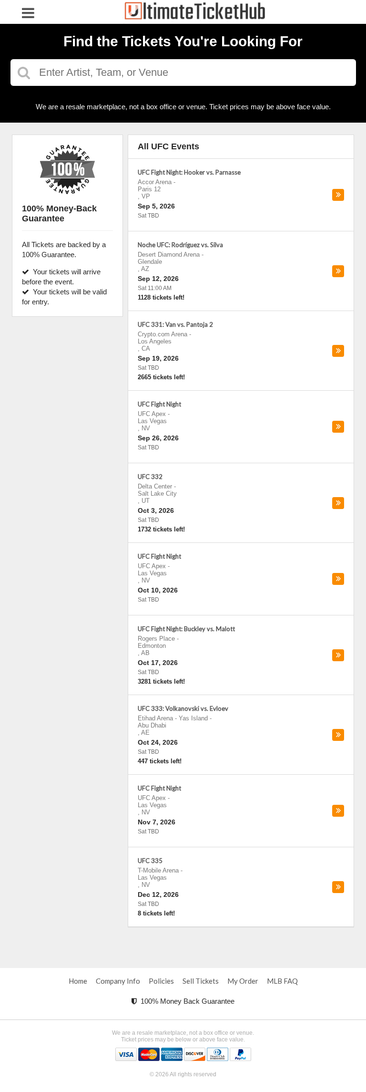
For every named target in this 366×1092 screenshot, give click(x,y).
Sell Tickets (201, 981)
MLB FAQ (282, 981)
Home (78, 981)
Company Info (118, 981)
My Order (242, 981)
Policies (161, 981)
